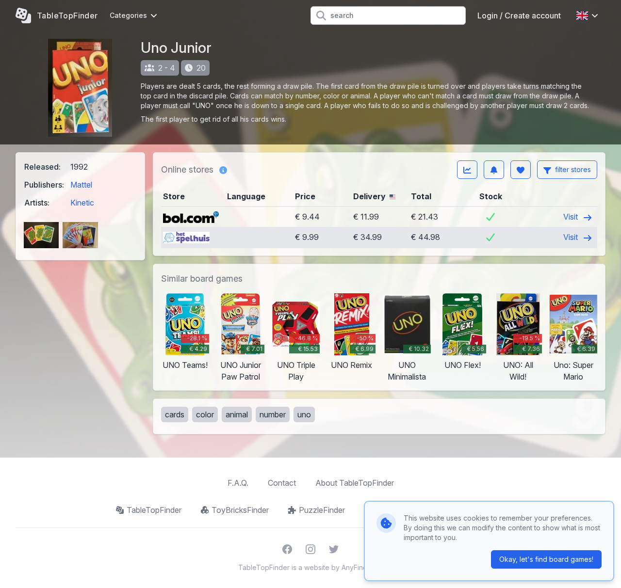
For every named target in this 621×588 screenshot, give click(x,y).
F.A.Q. (238, 483)
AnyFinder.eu (362, 567)
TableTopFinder (154, 510)
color (205, 414)
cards (174, 414)
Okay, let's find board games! (546, 559)
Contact (282, 483)
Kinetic (82, 202)
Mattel (81, 185)
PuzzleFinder (322, 510)
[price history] (467, 169)
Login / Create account (519, 15)
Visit (571, 217)
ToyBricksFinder (240, 510)
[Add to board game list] (520, 169)
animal (237, 414)
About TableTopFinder (354, 483)
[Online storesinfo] (223, 169)
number (273, 414)
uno (304, 414)
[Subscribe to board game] (494, 169)
